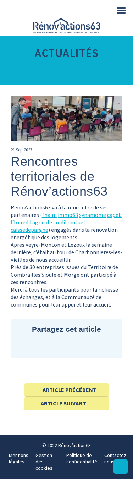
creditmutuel (69, 223)
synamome (92, 215)
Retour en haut (120, 473)
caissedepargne (29, 230)
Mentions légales (18, 458)
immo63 (68, 215)
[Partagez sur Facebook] (66, 346)
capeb (114, 215)
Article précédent (69, 390)
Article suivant (63, 404)
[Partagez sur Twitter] (47, 346)
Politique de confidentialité (81, 458)
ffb (14, 223)
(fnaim (48, 215)
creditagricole (35, 223)
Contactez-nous (116, 458)
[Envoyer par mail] (86, 346)
